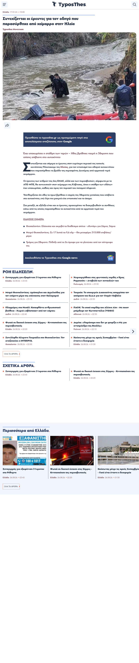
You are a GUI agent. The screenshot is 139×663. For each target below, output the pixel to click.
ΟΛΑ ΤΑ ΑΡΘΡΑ (11, 353)
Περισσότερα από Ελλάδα (26, 430)
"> (56, 139)
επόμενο (133, 331)
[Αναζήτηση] (134, 4)
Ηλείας (64, 167)
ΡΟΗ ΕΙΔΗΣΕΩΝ (18, 272)
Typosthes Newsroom (13, 29)
